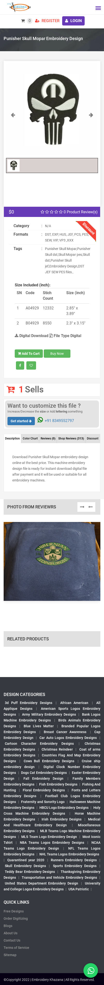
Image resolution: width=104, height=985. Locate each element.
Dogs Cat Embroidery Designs (44, 773)
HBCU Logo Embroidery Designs (64, 808)
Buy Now (57, 354)
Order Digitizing (16, 918)
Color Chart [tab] (30, 438)
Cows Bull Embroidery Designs (49, 761)
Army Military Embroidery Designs (49, 714)
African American (74, 703)
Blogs (8, 926)
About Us (10, 933)
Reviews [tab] (48, 438)
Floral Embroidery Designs (44, 790)
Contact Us (12, 940)
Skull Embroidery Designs (25, 866)
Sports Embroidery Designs (75, 866)
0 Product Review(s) (80, 212)
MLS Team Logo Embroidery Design (49, 837)
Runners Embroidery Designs (74, 860)
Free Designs (14, 911)
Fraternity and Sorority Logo (43, 802)
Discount (92, 438)
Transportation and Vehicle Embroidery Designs (59, 877)
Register (50, 20)
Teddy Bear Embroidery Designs (30, 872)
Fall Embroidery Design (43, 778)
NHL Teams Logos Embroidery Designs (69, 854)
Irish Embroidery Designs (62, 819)
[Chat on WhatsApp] (90, 970)
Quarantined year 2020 (25, 860)
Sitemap (10, 955)
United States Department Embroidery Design (41, 883)
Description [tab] (12, 438)
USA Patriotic (78, 889)
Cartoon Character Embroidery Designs (39, 743)
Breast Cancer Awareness (65, 732)
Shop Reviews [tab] (71, 438)
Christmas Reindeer (57, 749)
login (75, 20)
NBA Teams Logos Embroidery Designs (52, 842)
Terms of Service (16, 948)
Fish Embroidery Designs (58, 784)
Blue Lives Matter (39, 726)
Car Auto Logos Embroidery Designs (68, 738)
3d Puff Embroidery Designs (28, 703)
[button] (13, 134)
